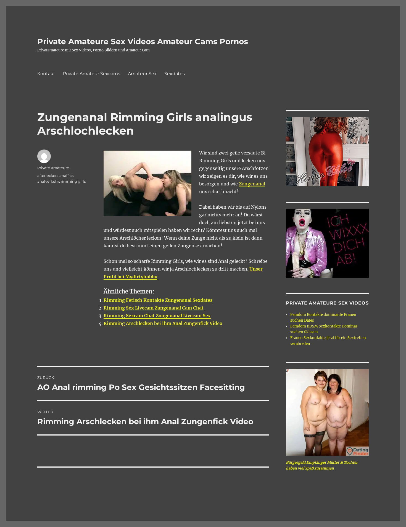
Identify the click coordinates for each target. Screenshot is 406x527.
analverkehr (48, 181)
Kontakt (46, 73)
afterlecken (47, 175)
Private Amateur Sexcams (91, 73)
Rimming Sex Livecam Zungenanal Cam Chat (154, 308)
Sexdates (174, 73)
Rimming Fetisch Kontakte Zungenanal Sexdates (158, 300)
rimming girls (73, 181)
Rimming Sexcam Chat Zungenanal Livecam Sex (157, 315)
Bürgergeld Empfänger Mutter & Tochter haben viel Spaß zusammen (322, 465)
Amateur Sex (142, 73)
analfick (66, 175)
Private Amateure (53, 168)
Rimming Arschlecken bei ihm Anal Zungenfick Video (163, 323)
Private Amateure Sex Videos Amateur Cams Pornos (142, 41)
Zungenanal (252, 184)
